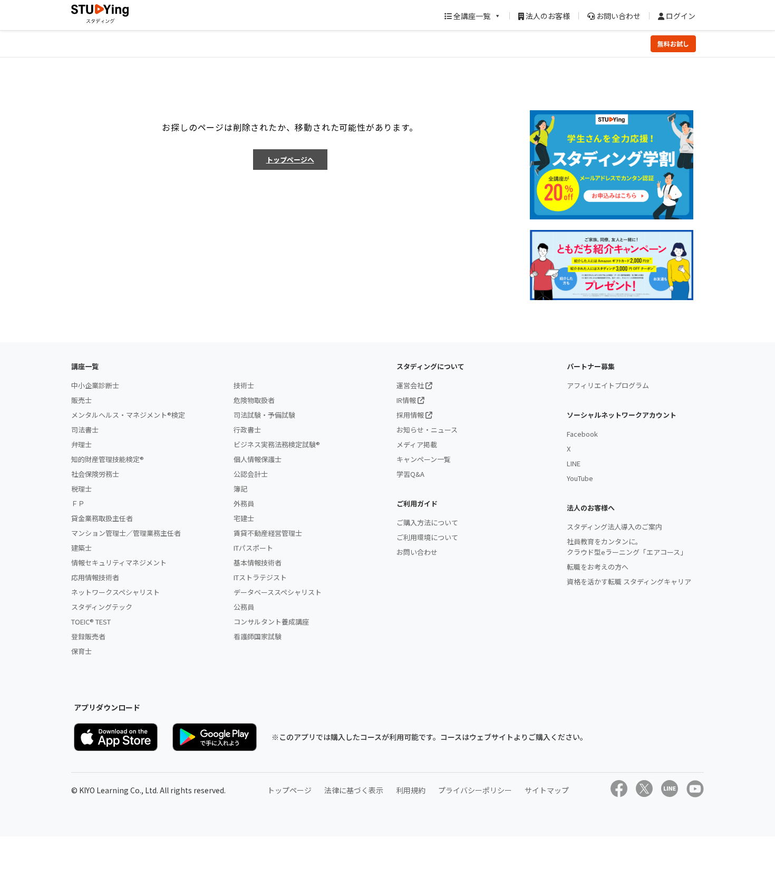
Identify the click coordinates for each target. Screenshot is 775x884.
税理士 (81, 489)
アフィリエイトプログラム (608, 385)
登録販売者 (88, 636)
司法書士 (85, 430)
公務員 (244, 607)
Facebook (582, 434)
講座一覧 (85, 366)
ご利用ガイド (417, 503)
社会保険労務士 (95, 474)
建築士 (81, 548)
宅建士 (244, 518)
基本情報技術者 (258, 563)
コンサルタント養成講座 (271, 622)
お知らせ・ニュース (427, 430)
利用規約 (410, 790)
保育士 (81, 651)
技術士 (244, 385)
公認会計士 (251, 474)
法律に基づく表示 (353, 790)
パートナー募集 (591, 366)
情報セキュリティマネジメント (119, 563)
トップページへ (290, 160)
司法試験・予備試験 (264, 415)
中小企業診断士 (95, 385)
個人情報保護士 (258, 459)
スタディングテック (101, 607)
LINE (573, 463)
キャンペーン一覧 (423, 459)
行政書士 (247, 430)
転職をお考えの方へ (597, 567)
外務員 (244, 503)
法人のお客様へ (591, 508)
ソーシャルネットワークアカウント (621, 415)
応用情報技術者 (95, 577)
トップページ (289, 790)
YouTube (580, 478)
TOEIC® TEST (91, 622)
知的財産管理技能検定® (107, 459)
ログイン (679, 16)
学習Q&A (410, 474)
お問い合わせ (618, 16)
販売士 (81, 400)
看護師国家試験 (258, 636)
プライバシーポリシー (475, 790)
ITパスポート (253, 548)
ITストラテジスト (260, 577)
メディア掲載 (416, 444)
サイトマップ (547, 790)
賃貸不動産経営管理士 (268, 533)
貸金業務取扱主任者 (102, 518)
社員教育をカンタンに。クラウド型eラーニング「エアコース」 (627, 546)
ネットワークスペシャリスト (115, 592)
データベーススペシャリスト (278, 592)
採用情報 (410, 415)
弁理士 (81, 444)
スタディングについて (430, 366)
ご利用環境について (427, 537)
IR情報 (407, 400)
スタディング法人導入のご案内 (614, 527)
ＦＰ (78, 503)
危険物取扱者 (254, 400)
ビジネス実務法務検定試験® (277, 444)
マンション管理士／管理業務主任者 (126, 533)
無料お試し (673, 43)
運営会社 (410, 385)
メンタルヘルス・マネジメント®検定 (128, 415)
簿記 (240, 489)
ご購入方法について (427, 522)
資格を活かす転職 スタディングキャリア (629, 581)
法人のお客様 (547, 16)
